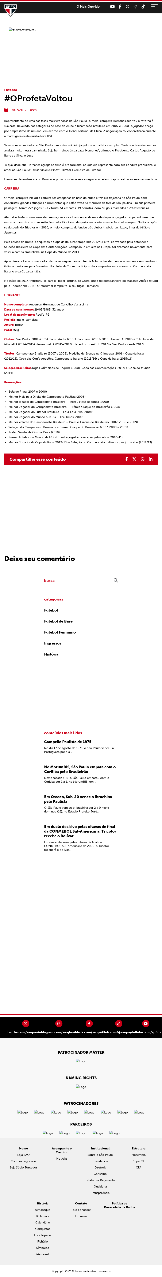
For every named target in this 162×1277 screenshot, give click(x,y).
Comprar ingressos (23, 1161)
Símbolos (42, 1248)
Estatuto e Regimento (100, 1180)
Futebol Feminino (60, 632)
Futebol (10, 90)
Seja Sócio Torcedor (23, 1167)
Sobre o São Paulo (100, 1155)
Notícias (61, 1158)
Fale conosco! (81, 1210)
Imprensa (81, 1216)
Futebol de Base (58, 621)
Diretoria (100, 1167)
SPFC (10, 10)
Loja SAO (23, 1155)
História (51, 654)
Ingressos (52, 643)
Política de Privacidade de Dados (119, 1205)
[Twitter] (128, 7)
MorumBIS (138, 1155)
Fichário (42, 1241)
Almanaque (42, 1210)
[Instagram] (135, 7)
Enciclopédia (42, 1235)
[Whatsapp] (142, 459)
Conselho (100, 1174)
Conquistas (42, 1229)
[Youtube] (112, 7)
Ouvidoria (100, 1186)
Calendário (42, 1222)
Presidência (100, 1161)
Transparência (100, 1193)
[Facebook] (120, 7)
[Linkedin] (151, 459)
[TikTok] (143, 7)
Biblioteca (42, 1216)
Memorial (42, 1254)
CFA (138, 1167)
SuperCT (138, 1161)
